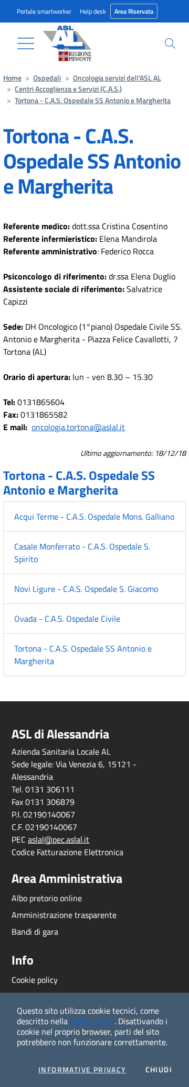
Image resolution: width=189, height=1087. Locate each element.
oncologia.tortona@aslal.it (78, 427)
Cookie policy (35, 979)
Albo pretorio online (47, 898)
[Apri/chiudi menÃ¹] (26, 43)
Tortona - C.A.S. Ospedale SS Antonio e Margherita (93, 100)
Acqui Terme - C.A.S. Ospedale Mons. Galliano (94, 516)
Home (12, 78)
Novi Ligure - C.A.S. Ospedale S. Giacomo (86, 588)
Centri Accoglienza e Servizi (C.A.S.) (68, 89)
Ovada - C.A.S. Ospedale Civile (67, 618)
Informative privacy (82, 1069)
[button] (170, 43)
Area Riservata (133, 11)
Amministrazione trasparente (64, 915)
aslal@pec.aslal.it (58, 839)
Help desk (93, 11)
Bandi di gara (35, 931)
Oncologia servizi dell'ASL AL (117, 78)
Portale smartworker (44, 11)
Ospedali (47, 78)
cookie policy (92, 1021)
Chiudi (158, 1069)
